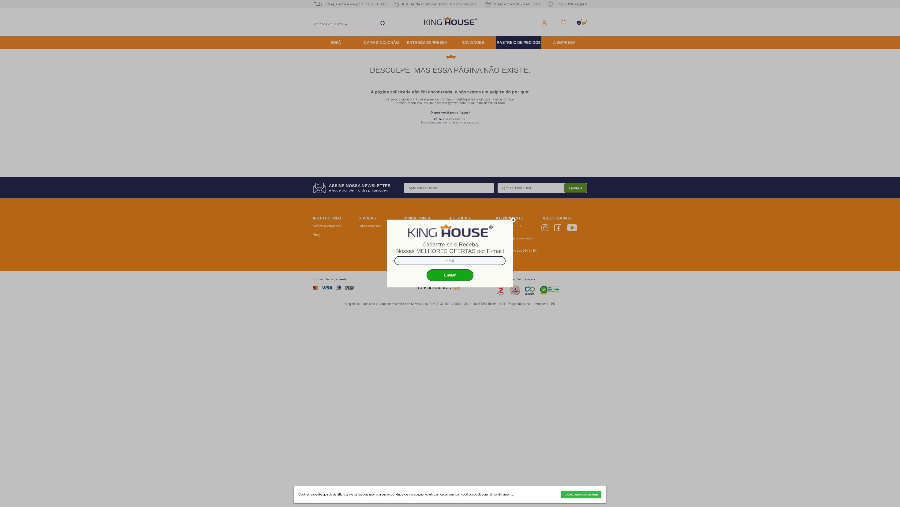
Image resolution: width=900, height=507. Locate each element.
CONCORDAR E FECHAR (581, 494)
